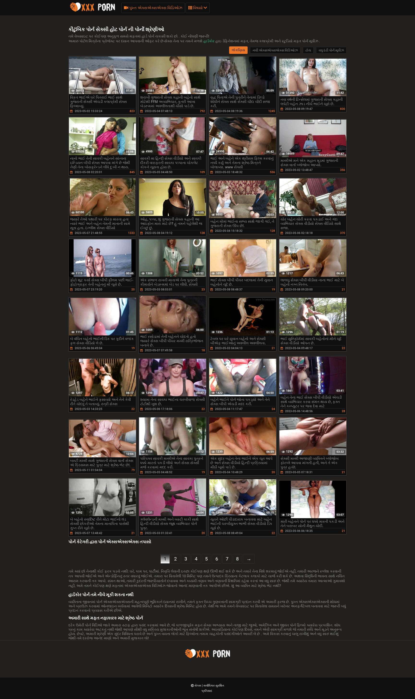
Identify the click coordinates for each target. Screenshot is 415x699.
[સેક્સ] (92, 11)
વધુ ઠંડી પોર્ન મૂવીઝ (331, 50)
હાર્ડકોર (209, 41)
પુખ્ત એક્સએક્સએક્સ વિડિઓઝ (155, 8)
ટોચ (308, 50)
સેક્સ (198, 685)
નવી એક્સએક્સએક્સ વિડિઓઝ (275, 50)
